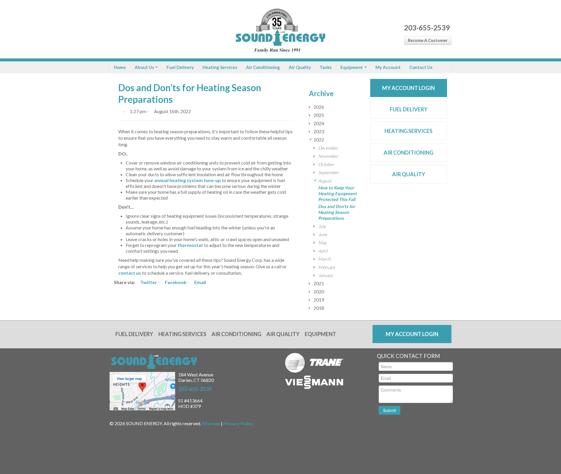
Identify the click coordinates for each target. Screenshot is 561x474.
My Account (388, 67)
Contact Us (420, 67)
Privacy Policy (238, 423)
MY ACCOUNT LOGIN (408, 88)
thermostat (190, 245)
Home (120, 67)
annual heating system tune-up (187, 180)
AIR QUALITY (408, 174)
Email (199, 282)
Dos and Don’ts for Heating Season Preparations (336, 212)
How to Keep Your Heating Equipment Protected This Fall (337, 193)
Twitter (148, 282)
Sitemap (211, 423)
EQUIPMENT (320, 334)
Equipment (352, 67)
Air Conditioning (263, 67)
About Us (145, 67)
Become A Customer (428, 40)
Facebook (175, 282)
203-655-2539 (427, 27)
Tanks (326, 67)
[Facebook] (114, 29)
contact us (129, 273)
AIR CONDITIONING (408, 152)
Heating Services (219, 67)
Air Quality (300, 67)
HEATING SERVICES (408, 131)
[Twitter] (125, 29)
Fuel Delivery (180, 67)
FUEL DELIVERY (408, 109)
